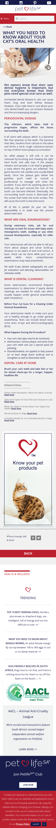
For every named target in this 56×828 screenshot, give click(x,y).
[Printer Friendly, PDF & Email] (17, 538)
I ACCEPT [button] (36, 824)
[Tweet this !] (38, 538)
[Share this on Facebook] (33, 538)
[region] (28, 479)
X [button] (44, 824)
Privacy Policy (23, 824)
